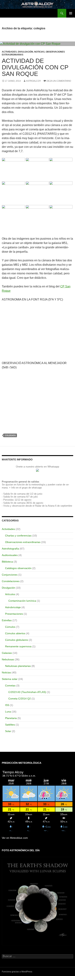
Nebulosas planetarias (18, 665)
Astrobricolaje (13, 607)
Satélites (10, 724)
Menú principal (70, 13)
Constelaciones (10, 581)
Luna (8, 711)
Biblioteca (7, 561)
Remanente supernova (18, 646)
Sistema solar (9, 679)
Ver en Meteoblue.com (15, 837)
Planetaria (11, 718)
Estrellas (7, 620)
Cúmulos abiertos (15, 633)
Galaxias (7, 652)
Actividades (9, 52)
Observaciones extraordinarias (22, 542)
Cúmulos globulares (16, 639)
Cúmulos (10, 626)
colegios (10, 435)
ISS (7, 705)
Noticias (39, 52)
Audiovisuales (10, 555)
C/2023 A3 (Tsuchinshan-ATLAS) (27, 692)
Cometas (10, 685)
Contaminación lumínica (22, 600)
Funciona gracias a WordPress (17, 971)
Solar (8, 731)
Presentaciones (14, 613)
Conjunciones (9, 574)
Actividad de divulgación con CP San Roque (35, 67)
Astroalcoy (33, 81)
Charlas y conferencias (18, 535)
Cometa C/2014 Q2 (19, 698)
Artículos (10, 594)
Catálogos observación (18, 568)
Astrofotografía (10, 548)
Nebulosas (8, 659)
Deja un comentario (59, 81)
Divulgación (25, 52)
